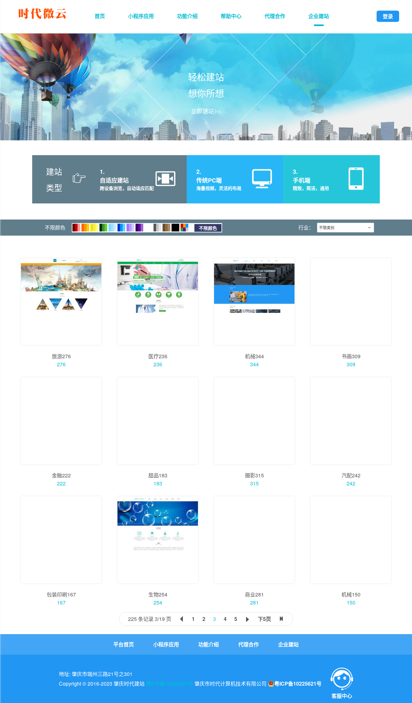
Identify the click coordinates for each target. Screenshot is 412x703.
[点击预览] (61, 301)
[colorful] (184, 227)
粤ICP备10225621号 (169, 683)
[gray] (157, 227)
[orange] (85, 227)
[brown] (166, 227)
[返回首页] (42, 20)
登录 (388, 16)
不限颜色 (208, 228)
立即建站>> (206, 111)
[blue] (121, 227)
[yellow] (94, 227)
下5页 (264, 619)
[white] (148, 227)
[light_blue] (112, 227)
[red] (76, 227)
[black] (175, 227)
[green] (103, 227)
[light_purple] (130, 227)
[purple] (139, 227)
